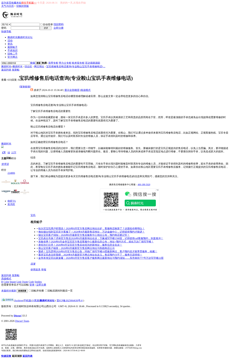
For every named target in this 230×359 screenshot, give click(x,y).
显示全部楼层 (71, 90)
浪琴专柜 (53, 63)
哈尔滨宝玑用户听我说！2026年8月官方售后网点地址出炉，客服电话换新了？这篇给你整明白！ (91, 228)
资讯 (10, 43)
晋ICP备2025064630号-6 (70, 300)
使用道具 (36, 269)
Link (19, 281)
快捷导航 (6, 31)
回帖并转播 (37, 290)
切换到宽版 (22, 6)
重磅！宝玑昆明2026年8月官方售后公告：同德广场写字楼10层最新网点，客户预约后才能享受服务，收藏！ (97, 251)
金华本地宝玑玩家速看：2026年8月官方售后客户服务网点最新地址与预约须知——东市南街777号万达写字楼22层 (101, 258)
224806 (11, 173)
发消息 (11, 204)
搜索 (32, 63)
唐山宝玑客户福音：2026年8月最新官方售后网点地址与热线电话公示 (76, 248)
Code (31, 281)
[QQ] (7, 300)
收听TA (12, 201)
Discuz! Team (22, 321)
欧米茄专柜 (78, 63)
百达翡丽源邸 (92, 63)
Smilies (38, 281)
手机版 (27, 300)
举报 (43, 269)
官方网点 (13, 57)
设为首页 (6, 2)
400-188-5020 (144, 184)
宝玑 (33, 215)
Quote (25, 281)
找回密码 (59, 24)
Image (13, 281)
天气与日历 (7, 6)
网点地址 (39, 66)
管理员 (5, 164)
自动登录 (48, 24)
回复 (33, 263)
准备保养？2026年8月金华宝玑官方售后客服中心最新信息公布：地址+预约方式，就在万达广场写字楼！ (96, 241)
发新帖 (15, 69)
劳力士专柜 (65, 63)
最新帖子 (13, 47)
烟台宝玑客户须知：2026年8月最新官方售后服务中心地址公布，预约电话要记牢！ (84, 235)
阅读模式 (86, 90)
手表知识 (13, 50)
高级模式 (6, 278)
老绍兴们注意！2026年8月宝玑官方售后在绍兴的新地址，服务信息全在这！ (80, 245)
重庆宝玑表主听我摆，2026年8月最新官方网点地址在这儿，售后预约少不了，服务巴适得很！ (90, 254)
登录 (31, 284)
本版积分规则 (8, 290)
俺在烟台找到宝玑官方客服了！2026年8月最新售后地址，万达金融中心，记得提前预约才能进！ (91, 231)
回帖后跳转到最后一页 (60, 290)
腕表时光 (20, 37)
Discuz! (18, 315)
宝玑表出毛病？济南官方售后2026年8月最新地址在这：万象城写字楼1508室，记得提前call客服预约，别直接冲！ (100, 238)
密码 (3, 28)
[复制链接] (25, 86)
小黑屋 (35, 300)
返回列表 (6, 69)
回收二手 (13, 53)
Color (6, 281)
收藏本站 (16, 2)
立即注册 (59, 28)
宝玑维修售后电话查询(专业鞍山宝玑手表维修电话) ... (75, 66)
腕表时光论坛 (47, 300)
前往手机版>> (29, 2)
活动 (10, 40)
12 (9, 152)
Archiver (18, 300)
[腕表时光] (13, 17)
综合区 (28, 66)
